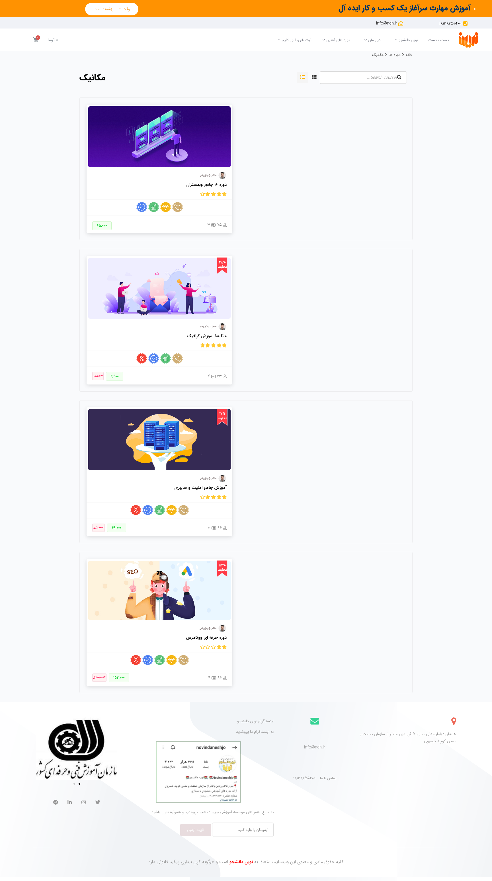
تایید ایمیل (195, 830)
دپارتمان (373, 40)
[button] (111, 9)
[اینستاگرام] (83, 803)
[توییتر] (97, 803)
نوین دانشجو (407, 40)
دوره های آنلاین (337, 40)
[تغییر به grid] (314, 77)
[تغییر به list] (302, 77)
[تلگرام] (55, 803)
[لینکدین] (69, 803)
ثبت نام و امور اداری (295, 40)
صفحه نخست (438, 40)
